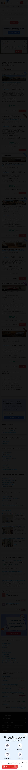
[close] (25, 735)
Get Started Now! (9, 767)
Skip (22, 766)
